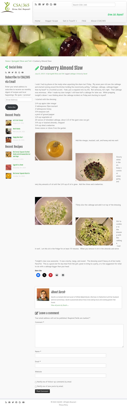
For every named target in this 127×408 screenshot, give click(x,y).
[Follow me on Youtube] (56, 4)
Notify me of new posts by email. (50, 386)
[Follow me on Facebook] (48, 4)
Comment (39, 322)
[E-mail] (40, 4)
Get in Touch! (69, 20)
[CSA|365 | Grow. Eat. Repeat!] (15, 7)
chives (79, 74)
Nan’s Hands (16, 129)
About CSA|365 (98, 20)
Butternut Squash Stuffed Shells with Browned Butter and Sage (21, 154)
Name (38, 351)
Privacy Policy (63, 405)
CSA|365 (59, 402)
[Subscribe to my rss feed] (36, 4)
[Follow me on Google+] (52, 4)
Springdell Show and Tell (21, 61)
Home (37, 20)
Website (38, 371)
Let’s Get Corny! (18, 120)
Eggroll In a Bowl (18, 165)
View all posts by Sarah (60, 305)
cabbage (73, 74)
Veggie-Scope (51, 20)
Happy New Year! (18, 137)
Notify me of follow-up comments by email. (54, 381)
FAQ (84, 20)
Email (38, 361)
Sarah (85, 74)
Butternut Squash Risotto (21, 173)
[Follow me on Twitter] (44, 4)
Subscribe (12, 107)
